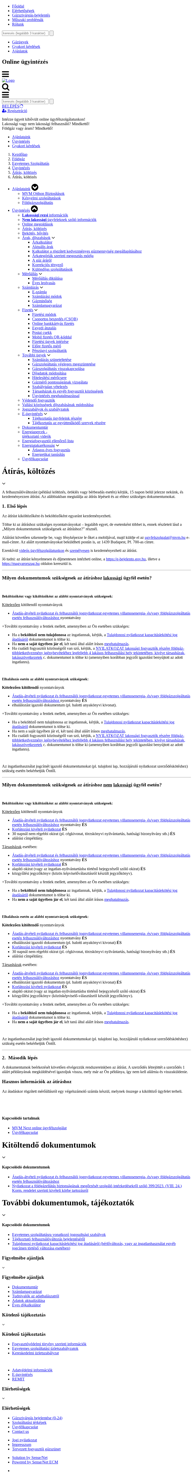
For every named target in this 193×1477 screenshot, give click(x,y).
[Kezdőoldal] (8, 80)
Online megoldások (37, 224)
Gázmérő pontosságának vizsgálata (60, 382)
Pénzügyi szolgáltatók (49, 350)
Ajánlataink (21, 137)
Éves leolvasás (43, 283)
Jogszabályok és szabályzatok (45, 409)
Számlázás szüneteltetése (51, 359)
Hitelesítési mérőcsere (49, 378)
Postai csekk (42, 332)
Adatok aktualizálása (28, 1300)
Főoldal (18, 6)
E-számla (39, 292)
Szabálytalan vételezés (50, 387)
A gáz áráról (42, 260)
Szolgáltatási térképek (29, 1422)
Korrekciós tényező (47, 265)
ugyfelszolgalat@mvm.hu (165, 537)
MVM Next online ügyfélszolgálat (39, 1128)
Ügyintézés (21, 141)
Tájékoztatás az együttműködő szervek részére (69, 423)
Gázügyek (20, 42)
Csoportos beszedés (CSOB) (55, 319)
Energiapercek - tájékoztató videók (36, 434)
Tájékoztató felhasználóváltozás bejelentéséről (48, 1239)
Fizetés (27, 310)
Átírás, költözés (24, 172)
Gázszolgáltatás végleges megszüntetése (63, 364)
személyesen (79, 550)
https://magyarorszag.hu (21, 563)
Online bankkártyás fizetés (53, 323)
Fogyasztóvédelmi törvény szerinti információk (49, 1344)
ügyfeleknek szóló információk (59, 219)
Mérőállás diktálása (47, 278)
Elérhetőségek (23, 11)
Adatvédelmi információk (32, 1370)
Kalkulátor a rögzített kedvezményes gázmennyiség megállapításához (87, 251)
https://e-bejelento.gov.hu (126, 559)
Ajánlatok (20, 51)
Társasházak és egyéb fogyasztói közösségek (67, 391)
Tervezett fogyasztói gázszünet (36, 1449)
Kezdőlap (19, 154)
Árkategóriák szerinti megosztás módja (62, 256)
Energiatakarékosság (38, 445)
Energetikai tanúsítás (48, 454)
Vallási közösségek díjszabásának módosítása (57, 405)
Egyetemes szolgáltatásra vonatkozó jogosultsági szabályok (59, 1234)
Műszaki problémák (27, 20)
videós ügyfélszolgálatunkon (41, 550)
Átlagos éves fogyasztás (51, 450)
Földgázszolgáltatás (37, 202)
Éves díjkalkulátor (26, 1305)
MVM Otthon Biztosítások (43, 193)
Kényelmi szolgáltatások (41, 198)
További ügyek (34, 355)
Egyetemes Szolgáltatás (30, 163)
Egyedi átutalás (44, 328)
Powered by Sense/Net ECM (35, 1462)
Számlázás (30, 287)
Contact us (20, 1431)
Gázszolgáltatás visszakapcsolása (58, 368)
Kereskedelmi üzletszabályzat (35, 1353)
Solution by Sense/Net (29, 1457)
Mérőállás (30, 274)
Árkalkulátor (42, 242)
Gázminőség (42, 301)
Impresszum (21, 1444)
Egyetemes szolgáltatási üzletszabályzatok (45, 1348)
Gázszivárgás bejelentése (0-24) (37, 1418)
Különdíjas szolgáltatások (52, 269)
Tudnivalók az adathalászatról (35, 1296)
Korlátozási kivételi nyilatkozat (36, 829)
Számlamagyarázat (47, 305)
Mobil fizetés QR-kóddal (52, 337)
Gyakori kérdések (26, 46)
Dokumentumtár (35, 427)
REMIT (18, 1379)
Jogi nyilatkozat (24, 1440)
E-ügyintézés (32, 414)
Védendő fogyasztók (38, 400)
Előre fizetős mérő (46, 346)
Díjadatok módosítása (49, 373)
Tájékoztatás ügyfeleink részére (57, 418)
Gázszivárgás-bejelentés (31, 15)
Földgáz (18, 159)
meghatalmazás (116, 644)
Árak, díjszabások (36, 238)
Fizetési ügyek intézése (50, 341)
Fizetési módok (44, 314)
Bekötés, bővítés (35, 233)
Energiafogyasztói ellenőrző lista (48, 441)
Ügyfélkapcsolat (35, 459)
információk (45, 215)
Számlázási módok (47, 296)
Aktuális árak (42, 247)
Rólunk (18, 24)
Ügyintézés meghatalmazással (55, 396)
